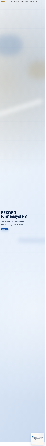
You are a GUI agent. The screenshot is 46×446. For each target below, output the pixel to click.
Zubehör (26, 1)
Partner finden (38, 1)
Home (11, 1)
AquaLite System (16, 1)
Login (43, 1)
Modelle (22, 1)
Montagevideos (32, 1)
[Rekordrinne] (3, 1)
